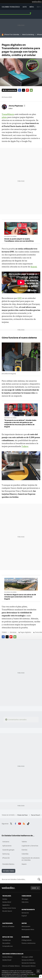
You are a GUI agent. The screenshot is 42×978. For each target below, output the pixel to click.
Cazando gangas (8, 850)
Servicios (13, 632)
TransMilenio (8, 114)
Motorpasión (26, 926)
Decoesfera (6, 943)
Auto (25, 7)
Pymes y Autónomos (28, 943)
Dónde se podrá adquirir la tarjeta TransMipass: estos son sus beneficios (19, 240)
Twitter (23, 90)
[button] (17, 105)
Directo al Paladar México (11, 966)
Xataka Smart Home (9, 908)
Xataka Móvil (6, 902)
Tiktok (28, 823)
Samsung (5, 854)
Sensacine (25, 913)
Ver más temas (8, 871)
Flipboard (27, 90)
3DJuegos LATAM (27, 957)
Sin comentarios (10, 90)
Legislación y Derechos (30, 846)
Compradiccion (7, 946)
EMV (19, 298)
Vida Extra (25, 902)
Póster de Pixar (22, 815)
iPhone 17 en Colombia (11, 34)
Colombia (25, 854)
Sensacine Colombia (28, 963)
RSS (24, 823)
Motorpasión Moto (28, 929)
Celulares (5, 841)
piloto (4, 117)
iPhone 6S (6, 858)
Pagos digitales (25, 632)
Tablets (24, 841)
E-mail (31, 90)
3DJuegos (25, 899)
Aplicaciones (7, 846)
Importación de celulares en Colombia (31, 859)
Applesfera (6, 905)
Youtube (19, 823)
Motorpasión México (29, 966)
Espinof (24, 916)
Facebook (19, 90)
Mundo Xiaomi (7, 911)
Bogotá (34, 266)
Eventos (24, 850)
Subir (34, 888)
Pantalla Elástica (8, 864)
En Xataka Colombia (10, 236)
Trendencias (6, 940)
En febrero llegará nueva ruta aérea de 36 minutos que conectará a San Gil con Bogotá (20, 596)
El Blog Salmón (27, 940)
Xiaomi (24, 864)
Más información (33, 976)
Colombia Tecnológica (11, 7)
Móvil (32, 7)
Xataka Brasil (6, 960)
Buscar (39, 879)
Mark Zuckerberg (28, 34)
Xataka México (7, 957)
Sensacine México (28, 960)
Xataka (4, 899)
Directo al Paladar (8, 926)
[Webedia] (37, 1)
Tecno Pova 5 (35, 815)
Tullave (25, 446)
